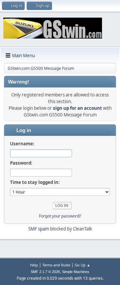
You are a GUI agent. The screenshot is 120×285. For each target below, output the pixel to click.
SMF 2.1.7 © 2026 (45, 272)
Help (34, 264)
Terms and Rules (56, 264)
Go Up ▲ (82, 264)
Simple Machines (75, 272)
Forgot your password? (60, 216)
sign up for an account (77, 108)
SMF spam (38, 229)
